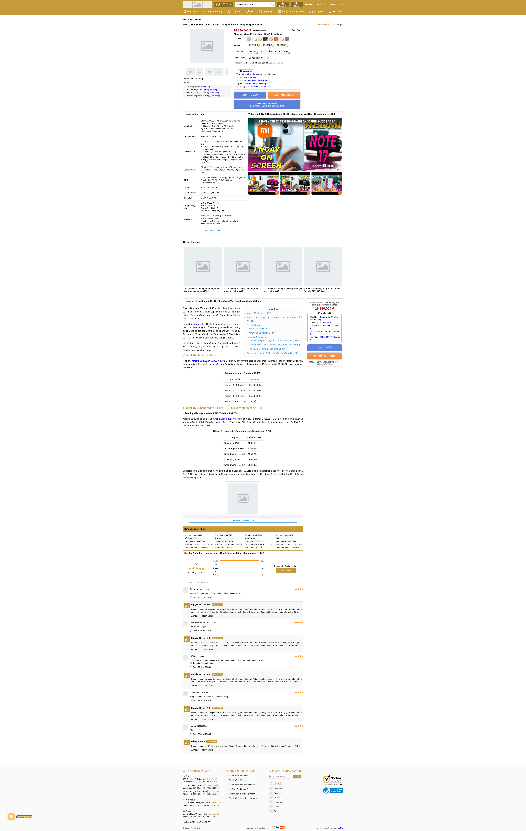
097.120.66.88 (203, 822)
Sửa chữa (338, 11)
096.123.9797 (199, 816)
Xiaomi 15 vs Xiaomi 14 (260, 328)
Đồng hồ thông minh (293, 11)
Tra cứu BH (336, 4)
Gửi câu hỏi (286, 570)
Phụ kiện (268, 11)
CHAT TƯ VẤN (250, 95)
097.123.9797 (213, 816)
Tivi (251, 11)
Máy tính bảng (215, 11)
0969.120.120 (199, 782)
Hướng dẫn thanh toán (239, 789)
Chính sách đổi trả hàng (239, 780)
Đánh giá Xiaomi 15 (256, 337)
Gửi (297, 777)
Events (320, 4)
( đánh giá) (336, 25)
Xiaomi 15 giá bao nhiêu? (259, 313)
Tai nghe (318, 11)
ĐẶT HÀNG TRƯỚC (284, 95)
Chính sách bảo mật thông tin (242, 785)
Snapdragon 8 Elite (223, 419)
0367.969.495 (213, 782)
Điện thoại (192, 11)
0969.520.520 (199, 805)
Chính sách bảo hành (238, 775)
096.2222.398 (213, 788)
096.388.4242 (213, 794)
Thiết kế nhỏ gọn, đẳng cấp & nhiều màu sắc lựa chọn (275, 340)
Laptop (236, 11)
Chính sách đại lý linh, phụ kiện (243, 798)
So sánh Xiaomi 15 (256, 325)
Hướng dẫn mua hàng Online (242, 794)
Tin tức (309, 4)
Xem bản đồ (211, 779)
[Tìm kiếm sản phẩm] (272, 4)
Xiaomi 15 (199, 324)
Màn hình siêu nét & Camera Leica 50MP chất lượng (274, 345)
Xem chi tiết (278, 63)
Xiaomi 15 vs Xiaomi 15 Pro (262, 333)
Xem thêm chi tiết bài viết (243, 520)
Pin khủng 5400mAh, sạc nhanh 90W (267, 349)
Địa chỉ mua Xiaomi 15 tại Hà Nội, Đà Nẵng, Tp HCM (272, 353)
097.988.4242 (199, 794)
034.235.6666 (199, 788)
